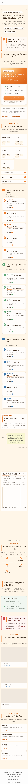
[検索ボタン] (25, 2)
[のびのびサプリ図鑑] (14, 2)
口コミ (4, 141)
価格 (17, 144)
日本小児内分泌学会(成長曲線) (14, 779)
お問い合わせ (22, 772)
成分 (8, 141)
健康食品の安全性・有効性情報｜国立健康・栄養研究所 (14, 778)
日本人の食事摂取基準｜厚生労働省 (14, 774)
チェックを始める (13, 98)
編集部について (9, 770)
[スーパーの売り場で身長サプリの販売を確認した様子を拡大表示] (11, 496)
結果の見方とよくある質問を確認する (10, 116)
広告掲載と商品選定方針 (17, 770)
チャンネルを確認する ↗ (6, 665)
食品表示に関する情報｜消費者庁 (14, 776)
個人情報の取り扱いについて (14, 761)
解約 (4, 144)
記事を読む (9, 207)
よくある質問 (17, 772)
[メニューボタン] (2, 2)
